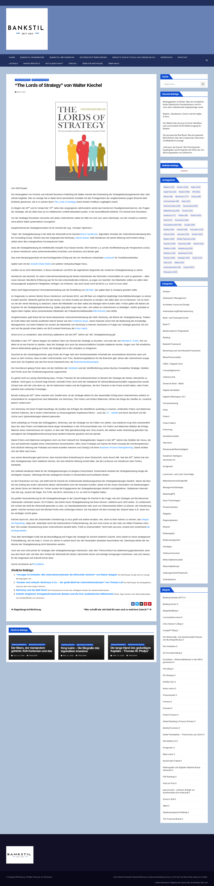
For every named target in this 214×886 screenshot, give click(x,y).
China (196, 197)
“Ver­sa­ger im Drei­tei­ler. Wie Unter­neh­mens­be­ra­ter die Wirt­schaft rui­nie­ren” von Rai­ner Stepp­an (66, 574)
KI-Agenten (168, 466)
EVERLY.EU (168, 682)
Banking (166, 337)
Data (186, 201)
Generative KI (169, 460)
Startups (169, 258)
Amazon (182, 187)
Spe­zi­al (73, 63)
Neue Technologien (171, 501)
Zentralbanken (169, 579)
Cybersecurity (169, 377)
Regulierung (185, 248)
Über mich (113, 63)
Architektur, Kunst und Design (176, 305)
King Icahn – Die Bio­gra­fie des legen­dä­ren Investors (80, 649)
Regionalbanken (170, 520)
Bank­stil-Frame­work (32, 57)
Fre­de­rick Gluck (80, 321)
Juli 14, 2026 (19, 655)
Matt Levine (168, 754)
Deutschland (190, 206)
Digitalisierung (171, 211)
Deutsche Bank (172, 206)
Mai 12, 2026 (68, 655)
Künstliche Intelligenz (172, 456)
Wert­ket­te (73, 368)
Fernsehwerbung (170, 403)
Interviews (167, 443)
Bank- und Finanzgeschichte (176, 318)
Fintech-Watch (169, 423)
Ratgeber (167, 514)
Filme (165, 410)
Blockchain (182, 197)
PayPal (199, 244)
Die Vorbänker (169, 646)
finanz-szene (168, 688)
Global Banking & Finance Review (178, 721)
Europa (187, 211)
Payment (169, 244)
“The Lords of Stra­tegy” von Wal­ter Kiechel (58, 85)
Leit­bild (13, 63)
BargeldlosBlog (170, 611)
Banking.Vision (170, 604)
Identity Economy (170, 728)
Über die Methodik (92, 63)
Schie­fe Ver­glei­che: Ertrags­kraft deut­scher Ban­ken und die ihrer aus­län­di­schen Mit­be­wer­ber (65, 594)
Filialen (183, 215)
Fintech (196, 215)
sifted (165, 806)
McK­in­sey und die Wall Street (31, 590)
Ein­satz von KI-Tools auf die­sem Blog (133, 57)
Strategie (184, 258)
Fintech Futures (170, 715)
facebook (170, 215)
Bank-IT (166, 324)
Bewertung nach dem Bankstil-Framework (182, 351)
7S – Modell (112, 413)
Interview (183, 234)
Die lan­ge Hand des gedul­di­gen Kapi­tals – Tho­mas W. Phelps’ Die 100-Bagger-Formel (130, 651)
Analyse (166, 291)
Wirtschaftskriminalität (173, 560)
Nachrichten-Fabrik (171, 761)
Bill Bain (90, 290)
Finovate (167, 708)
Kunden (197, 234)
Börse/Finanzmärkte (19, 644)
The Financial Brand (172, 819)
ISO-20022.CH (169, 741)
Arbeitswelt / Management (174, 298)
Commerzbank (171, 201)
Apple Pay (170, 192)
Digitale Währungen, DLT (174, 397)
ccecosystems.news (172, 617)
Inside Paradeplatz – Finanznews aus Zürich (183, 735)
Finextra (166, 702)
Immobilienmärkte (171, 436)
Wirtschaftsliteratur (40, 80)
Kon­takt (183, 57)
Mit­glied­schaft (54, 63)
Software (169, 253)
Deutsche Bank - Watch (173, 384)
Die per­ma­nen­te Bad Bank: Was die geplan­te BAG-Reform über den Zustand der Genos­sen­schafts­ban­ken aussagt (184, 138)
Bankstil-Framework (172, 344)
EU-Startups (168, 675)
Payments (184, 244)
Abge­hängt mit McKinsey (27, 609)
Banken (184, 192)
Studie (197, 258)
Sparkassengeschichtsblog (175, 812)
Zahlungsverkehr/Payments (175, 573)
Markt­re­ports (31, 63)
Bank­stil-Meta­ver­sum (62, 57)
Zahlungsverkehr (172, 267)
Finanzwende (169, 695)
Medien (169, 239)
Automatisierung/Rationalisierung (178, 311)
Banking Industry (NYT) (173, 598)
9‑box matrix (81, 328)
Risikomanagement (171, 540)
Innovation (196, 230)
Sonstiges (167, 547)
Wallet (179, 263)
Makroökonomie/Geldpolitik (175, 481)
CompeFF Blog (170, 630)
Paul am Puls (169, 783)
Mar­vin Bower (82, 238)
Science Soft (168, 799)
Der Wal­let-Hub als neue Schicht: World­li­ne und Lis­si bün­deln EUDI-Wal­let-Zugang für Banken (182, 126)
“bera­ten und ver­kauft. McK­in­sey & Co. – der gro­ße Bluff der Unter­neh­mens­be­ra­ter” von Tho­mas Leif (69, 582)
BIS (196, 192)
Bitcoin (168, 197)
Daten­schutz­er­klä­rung (93, 57)
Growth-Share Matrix (41, 264)
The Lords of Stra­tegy (65, 202)
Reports (166, 527)
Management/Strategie (173, 487)
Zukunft (189, 267)
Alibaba (169, 187)
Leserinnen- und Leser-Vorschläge (178, 474)
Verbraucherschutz (171, 553)
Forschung (168, 430)
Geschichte (181, 220)
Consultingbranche (23, 80)
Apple (195, 187)
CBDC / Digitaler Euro (173, 364)
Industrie (182, 230)
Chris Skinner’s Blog (172, 624)
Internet (169, 234)
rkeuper (33, 655)
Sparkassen (185, 253)
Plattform (169, 248)
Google (189, 225)
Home (12, 57)
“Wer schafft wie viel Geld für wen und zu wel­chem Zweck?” (116, 609)
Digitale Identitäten (171, 390)
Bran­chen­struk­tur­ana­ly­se (86, 362)
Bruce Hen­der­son (89, 234)
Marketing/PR (169, 494)
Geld (168, 220)
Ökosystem (170, 272)
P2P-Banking (169, 777)
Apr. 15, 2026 (118, 655)
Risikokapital (169, 533)
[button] (207, 60)
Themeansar (47, 877)
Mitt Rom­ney (99, 311)
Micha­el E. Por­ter (129, 341)
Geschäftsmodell (173, 225)
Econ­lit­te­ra (38, 564)
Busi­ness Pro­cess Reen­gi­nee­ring (116, 447)
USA (168, 263)
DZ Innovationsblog (172, 653)
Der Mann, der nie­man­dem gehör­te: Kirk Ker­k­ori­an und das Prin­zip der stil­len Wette (31, 651)
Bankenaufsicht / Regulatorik (176, 331)
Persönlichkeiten (68, 644)
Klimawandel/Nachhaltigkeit (175, 449)
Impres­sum (166, 57)
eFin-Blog (167, 669)
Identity (169, 230)
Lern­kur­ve (109, 257)
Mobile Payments (186, 239)
